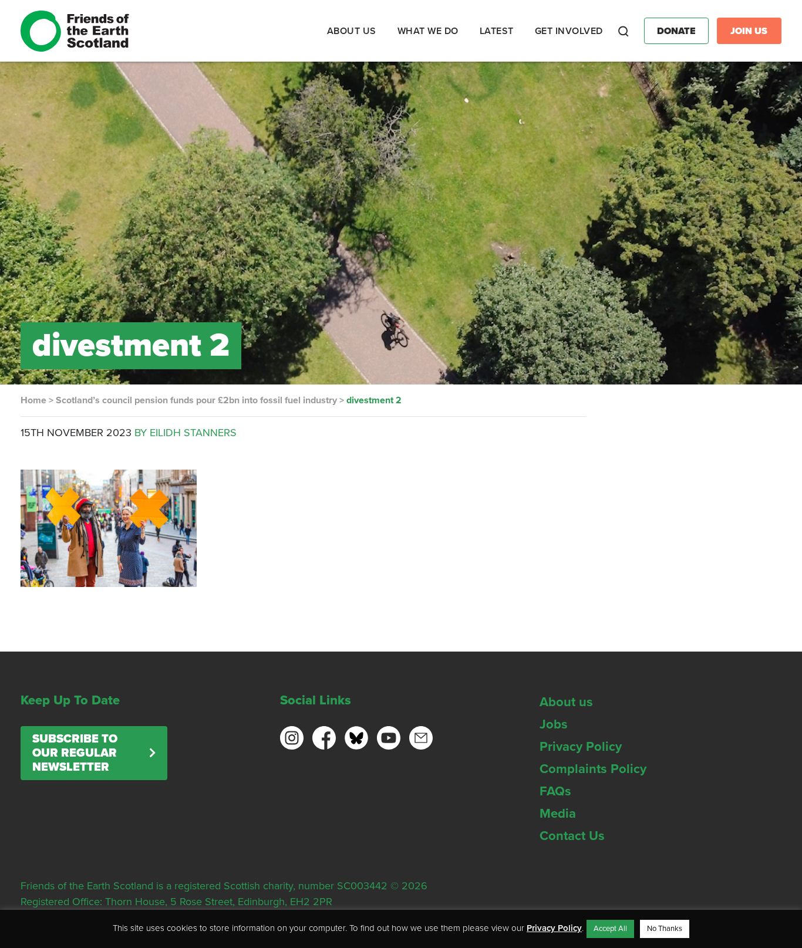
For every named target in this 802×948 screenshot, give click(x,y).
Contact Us (572, 836)
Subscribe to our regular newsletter (74, 753)
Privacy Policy (581, 746)
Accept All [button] (610, 928)
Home (33, 400)
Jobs (554, 724)
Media (558, 813)
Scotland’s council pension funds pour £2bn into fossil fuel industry (196, 400)
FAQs (555, 791)
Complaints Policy (593, 769)
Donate (676, 31)
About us (566, 702)
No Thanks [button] (664, 928)
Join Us (748, 31)
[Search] (623, 31)
